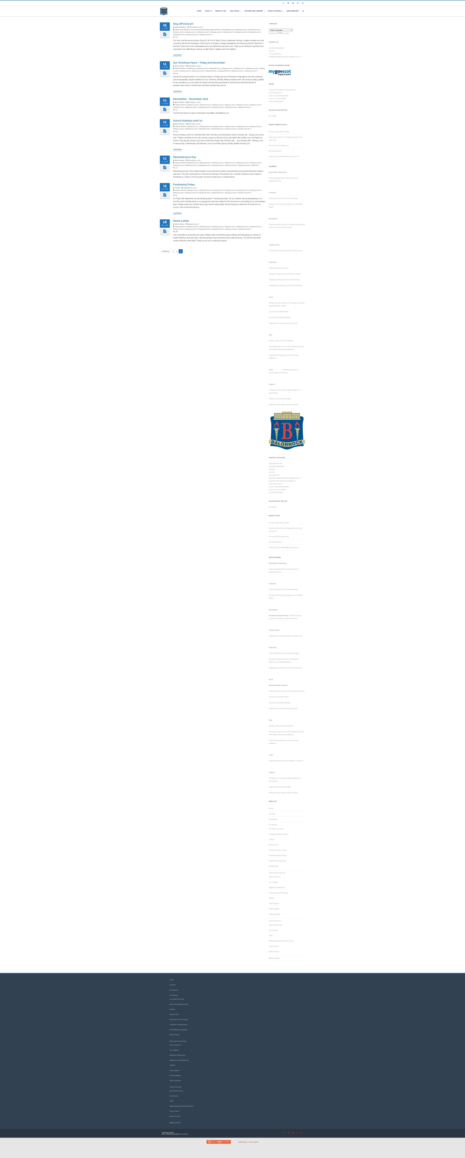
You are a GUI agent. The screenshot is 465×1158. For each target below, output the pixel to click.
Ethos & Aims (273, 845)
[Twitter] (288, 3)
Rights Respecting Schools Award (281, 941)
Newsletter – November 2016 (190, 99)
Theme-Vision (183, 1134)
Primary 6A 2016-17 (254, 32)
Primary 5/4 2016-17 (241, 32)
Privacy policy (253, 1142)
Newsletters (220, 11)
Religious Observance (277, 887)
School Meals (273, 866)
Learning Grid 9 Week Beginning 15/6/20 (284, 156)
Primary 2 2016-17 (179, 32)
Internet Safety (274, 909)
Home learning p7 (275, 151)
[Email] (297, 3)
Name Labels (181, 220)
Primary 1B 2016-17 (254, 29)
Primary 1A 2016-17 (242, 29)
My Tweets (272, 116)
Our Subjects (273, 882)
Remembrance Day (184, 157)
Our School (234, 11)
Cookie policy (243, 1142)
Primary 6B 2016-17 (179, 34)
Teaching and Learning (253, 11)
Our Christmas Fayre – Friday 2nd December (199, 62)
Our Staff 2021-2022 (276, 829)
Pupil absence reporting (277, 861)
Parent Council (274, 951)
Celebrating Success (228, 29)
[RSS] (302, 3)
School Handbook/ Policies (278, 834)
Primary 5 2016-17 (228, 32)
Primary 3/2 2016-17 (203, 32)
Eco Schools (273, 930)
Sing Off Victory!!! (183, 23)
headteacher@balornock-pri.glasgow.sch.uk (285, 57)
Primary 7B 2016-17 (206, 34)
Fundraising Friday (184, 184)
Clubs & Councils (275, 11)
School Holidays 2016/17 (187, 120)
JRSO (271, 935)
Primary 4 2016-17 (216, 32)
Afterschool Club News (182, 29)
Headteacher (191, 68)
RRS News (255, 165)
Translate (285, 33)
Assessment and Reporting (200, 29)
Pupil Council (273, 946)
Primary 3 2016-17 (191, 32)
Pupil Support (274, 903)
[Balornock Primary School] (164, 11)
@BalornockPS (293, 11)
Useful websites (274, 914)
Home (199, 11)
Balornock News (215, 29)
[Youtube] (293, 3)
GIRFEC (271, 898)
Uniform (272, 839)
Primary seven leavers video (279, 132)
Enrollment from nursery (278, 850)
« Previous (165, 251)
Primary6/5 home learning (279, 145)
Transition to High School (278, 855)
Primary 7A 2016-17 (192, 34)
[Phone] (283, 3)
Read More (177, 55)
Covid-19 (208, 11)
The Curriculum (274, 877)
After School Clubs (275, 925)
